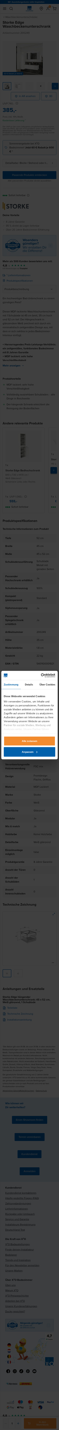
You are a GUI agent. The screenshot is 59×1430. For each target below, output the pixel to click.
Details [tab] (29, 684)
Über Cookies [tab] (47, 684)
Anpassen (27, 751)
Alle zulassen (29, 741)
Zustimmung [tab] (11, 684)
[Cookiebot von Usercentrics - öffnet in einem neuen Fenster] (41, 675)
